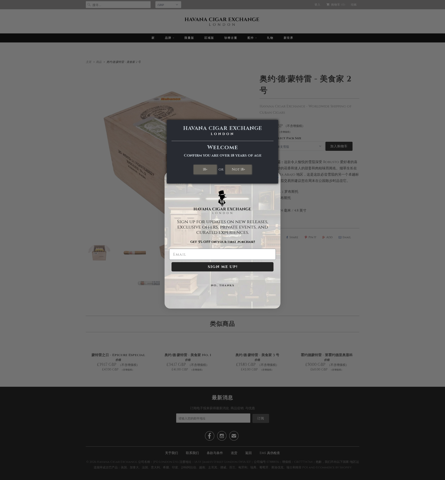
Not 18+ (238, 169)
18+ (205, 169)
